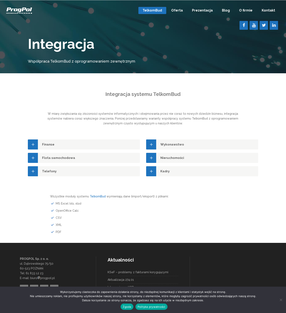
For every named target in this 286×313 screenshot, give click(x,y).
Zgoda (127, 306)
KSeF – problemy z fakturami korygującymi (138, 272)
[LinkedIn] (274, 25)
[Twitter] (264, 25)
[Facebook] (244, 25)
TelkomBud (98, 196)
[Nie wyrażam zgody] (281, 300)
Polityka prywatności (151, 306)
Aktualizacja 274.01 (121, 279)
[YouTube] (254, 25)
